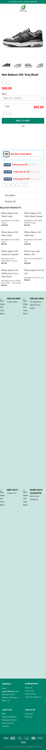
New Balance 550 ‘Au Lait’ (34, 278)
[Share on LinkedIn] (26, 185)
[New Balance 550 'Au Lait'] (34, 272)
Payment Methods (9, 717)
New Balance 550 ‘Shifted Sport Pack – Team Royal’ (11, 282)
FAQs (4, 714)
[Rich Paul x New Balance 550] (34, 253)
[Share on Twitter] (13, 185)
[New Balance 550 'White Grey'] (34, 234)
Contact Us (29, 691)
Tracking (5, 726)
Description (10, 195)
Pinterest (28, 717)
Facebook (29, 714)
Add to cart (23, 120)
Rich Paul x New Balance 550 (33, 260)
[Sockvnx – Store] (23, 8)
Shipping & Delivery (9, 720)
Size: (4, 94)
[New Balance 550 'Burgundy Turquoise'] (11, 253)
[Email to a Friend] (17, 185)
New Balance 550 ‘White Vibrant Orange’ (33, 222)
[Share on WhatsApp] (4, 185)
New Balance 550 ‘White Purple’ (10, 222)
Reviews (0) (10, 201)
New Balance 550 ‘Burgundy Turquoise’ (9, 260)
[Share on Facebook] (9, 185)
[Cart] (43, 8)
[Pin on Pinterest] (22, 185)
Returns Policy (7, 723)
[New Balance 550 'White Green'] (11, 234)
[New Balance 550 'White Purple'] (11, 215)
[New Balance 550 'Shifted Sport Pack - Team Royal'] (11, 273)
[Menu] (3, 8)
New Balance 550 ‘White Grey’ (33, 241)
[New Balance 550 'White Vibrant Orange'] (34, 215)
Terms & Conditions (33, 697)
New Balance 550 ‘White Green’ (10, 241)
